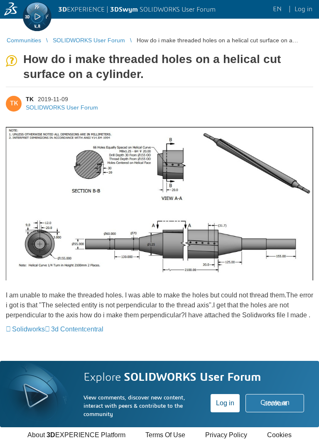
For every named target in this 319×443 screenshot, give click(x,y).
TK (30, 99)
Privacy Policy (226, 434)
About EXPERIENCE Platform (76, 434)
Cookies (279, 434)
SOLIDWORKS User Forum (62, 107)
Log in (225, 402)
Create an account (275, 403)
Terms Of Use (165, 434)
